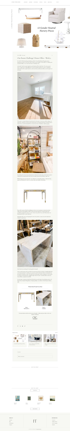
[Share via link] (24, 326)
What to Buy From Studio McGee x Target (50, 344)
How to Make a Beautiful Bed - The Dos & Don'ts (34, 344)
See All (56, 332)
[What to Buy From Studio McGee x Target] (50, 338)
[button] (56, 424)
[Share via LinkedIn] (22, 326)
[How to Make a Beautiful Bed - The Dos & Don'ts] (35, 338)
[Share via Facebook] (17, 326)
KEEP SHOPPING (35, 408)
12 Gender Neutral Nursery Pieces (19, 343)
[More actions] (52, 55)
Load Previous (35, 390)
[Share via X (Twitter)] (20, 326)
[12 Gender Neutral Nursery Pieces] (19, 338)
